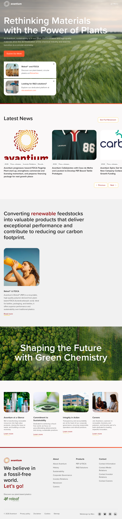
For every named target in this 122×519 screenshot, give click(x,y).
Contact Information (107, 463)
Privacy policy (25, 513)
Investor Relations (60, 479)
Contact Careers (105, 481)
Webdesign (84, 514)
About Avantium (60, 463)
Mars (92, 514)
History (56, 467)
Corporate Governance (62, 475)
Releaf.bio (34, 73)
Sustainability (58, 471)
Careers (56, 486)
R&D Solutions (82, 467)
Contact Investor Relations (106, 475)
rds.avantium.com (28, 90)
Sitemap (57, 513)
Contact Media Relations (105, 469)
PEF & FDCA (81, 463)
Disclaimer (37, 513)
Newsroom (57, 482)
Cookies (47, 513)
